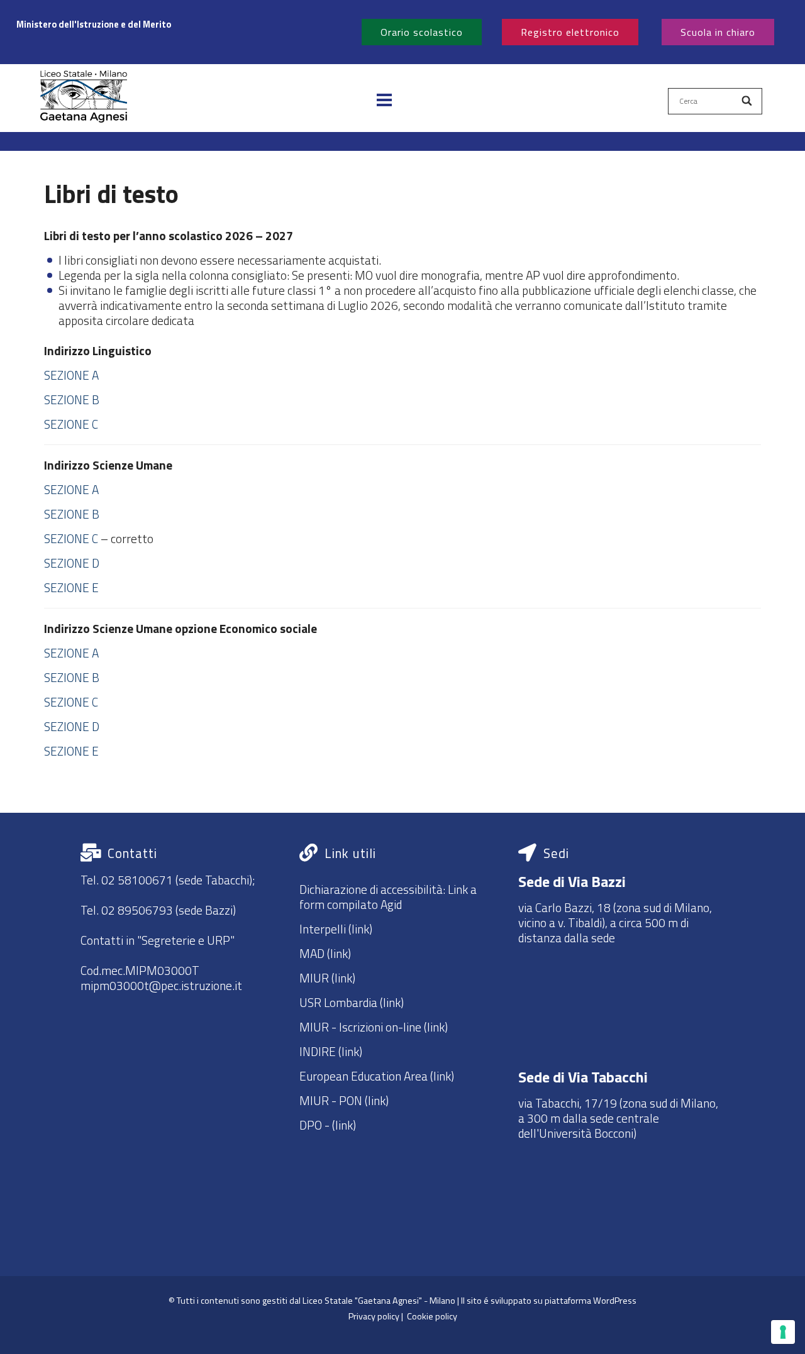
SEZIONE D (71, 563)
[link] (180, 25)
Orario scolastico (421, 32)
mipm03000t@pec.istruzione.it (161, 985)
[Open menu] (384, 101)
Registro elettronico (570, 32)
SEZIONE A (71, 375)
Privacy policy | (377, 1316)
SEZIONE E (71, 587)
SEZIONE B (71, 399)
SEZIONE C (71, 424)
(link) (359, 929)
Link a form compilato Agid (388, 896)
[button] (83, 101)
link (344, 1125)
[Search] (747, 101)
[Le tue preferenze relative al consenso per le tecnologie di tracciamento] (783, 1332)
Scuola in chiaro (717, 32)
